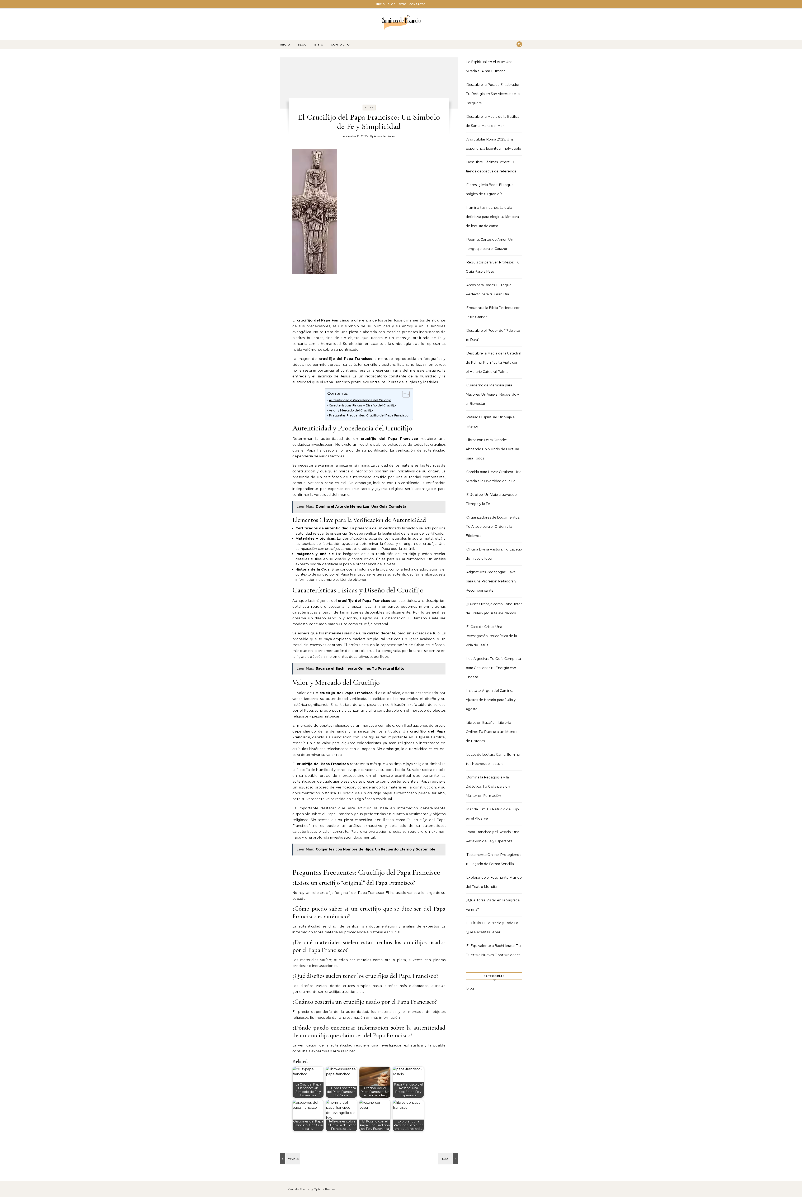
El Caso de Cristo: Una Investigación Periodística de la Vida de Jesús (491, 636)
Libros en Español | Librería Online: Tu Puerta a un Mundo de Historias (492, 732)
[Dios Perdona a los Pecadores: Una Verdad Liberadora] (289, 1158)
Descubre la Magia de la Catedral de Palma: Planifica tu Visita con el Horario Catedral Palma (493, 362)
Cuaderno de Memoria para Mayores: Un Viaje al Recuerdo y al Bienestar (492, 394)
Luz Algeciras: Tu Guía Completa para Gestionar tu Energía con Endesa (493, 668)
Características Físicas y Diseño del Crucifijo (362, 405)
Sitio (402, 4)
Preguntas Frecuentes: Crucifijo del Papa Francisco (369, 415)
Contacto (417, 4)
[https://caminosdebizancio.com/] (401, 22)
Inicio (380, 4)
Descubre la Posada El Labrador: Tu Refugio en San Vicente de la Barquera (493, 94)
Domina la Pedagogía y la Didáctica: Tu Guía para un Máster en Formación (488, 786)
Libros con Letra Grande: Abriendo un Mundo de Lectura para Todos (492, 449)
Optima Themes (324, 1189)
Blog (392, 4)
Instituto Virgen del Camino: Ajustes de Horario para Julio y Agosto (491, 700)
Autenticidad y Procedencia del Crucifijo (360, 400)
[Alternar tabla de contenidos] (404, 394)
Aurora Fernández (384, 136)
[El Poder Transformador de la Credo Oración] (448, 1158)
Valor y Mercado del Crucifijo (351, 410)
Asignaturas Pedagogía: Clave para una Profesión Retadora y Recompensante (491, 581)
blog (369, 107)
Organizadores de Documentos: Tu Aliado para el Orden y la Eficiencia (493, 526)
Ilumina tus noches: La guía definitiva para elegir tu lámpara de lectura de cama (492, 217)
